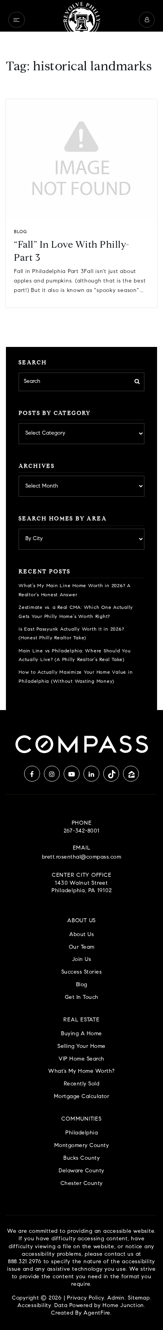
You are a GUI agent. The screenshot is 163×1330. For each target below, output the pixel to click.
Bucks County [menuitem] (81, 1158)
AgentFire (96, 1313)
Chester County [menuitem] (82, 1184)
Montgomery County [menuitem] (81, 1146)
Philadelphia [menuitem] (81, 1133)
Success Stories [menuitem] (81, 972)
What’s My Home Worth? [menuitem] (81, 1071)
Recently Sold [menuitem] (82, 1084)
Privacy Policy (85, 1298)
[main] (81, 355)
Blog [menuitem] (81, 985)
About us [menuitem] (81, 935)
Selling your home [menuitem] (81, 1046)
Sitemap (139, 1298)
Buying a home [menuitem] (81, 1034)
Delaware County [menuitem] (81, 1171)
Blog (20, 232)
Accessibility (34, 1306)
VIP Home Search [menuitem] (81, 1059)
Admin (116, 1298)
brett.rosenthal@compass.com (81, 857)
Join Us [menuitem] (81, 960)
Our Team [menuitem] (82, 947)
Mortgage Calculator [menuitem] (82, 1097)
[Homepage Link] (81, 20)
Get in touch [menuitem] (82, 997)
